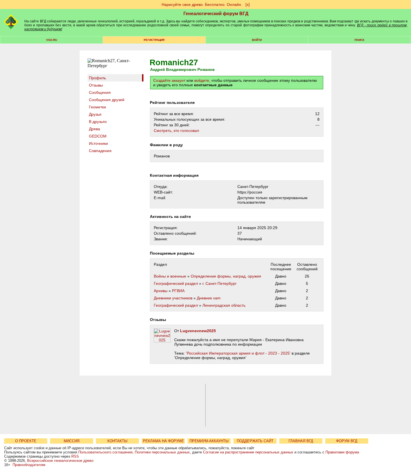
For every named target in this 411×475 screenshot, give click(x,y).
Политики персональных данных (162, 452)
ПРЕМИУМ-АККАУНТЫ (209, 441)
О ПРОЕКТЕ (25, 441)
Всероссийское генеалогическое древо (60, 460)
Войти (257, 39)
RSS (75, 456)
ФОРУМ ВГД (346, 441)
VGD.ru (51, 39)
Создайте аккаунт (169, 80)
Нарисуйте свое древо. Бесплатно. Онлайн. (202, 4)
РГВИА (178, 290)
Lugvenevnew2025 (198, 331)
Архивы (160, 290)
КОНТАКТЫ (117, 441)
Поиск (359, 39)
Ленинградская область (223, 305)
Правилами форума (342, 452)
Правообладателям (29, 465)
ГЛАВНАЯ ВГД (301, 441)
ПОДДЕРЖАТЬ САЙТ (255, 441)
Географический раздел (176, 283)
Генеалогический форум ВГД (215, 13)
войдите (201, 80)
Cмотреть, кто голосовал (176, 130)
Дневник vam (209, 298)
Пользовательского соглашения (105, 452)
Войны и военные (170, 276)
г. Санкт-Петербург (219, 283)
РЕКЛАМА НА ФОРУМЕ (163, 441)
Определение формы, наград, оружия (226, 276)
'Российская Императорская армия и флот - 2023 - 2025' (238, 353)
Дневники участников (173, 298)
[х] (247, 4)
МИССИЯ (71, 441)
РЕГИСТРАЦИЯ (154, 39)
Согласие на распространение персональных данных (248, 452)
